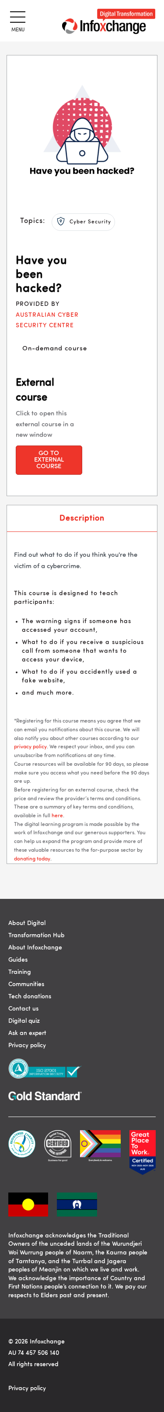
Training (19, 972)
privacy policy (30, 747)
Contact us (23, 1009)
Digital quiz (24, 1021)
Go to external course (49, 460)
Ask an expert (27, 1033)
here (57, 816)
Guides (18, 960)
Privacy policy (27, 1045)
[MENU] (16, 16)
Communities (26, 984)
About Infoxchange (35, 948)
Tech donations (29, 997)
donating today (32, 859)
